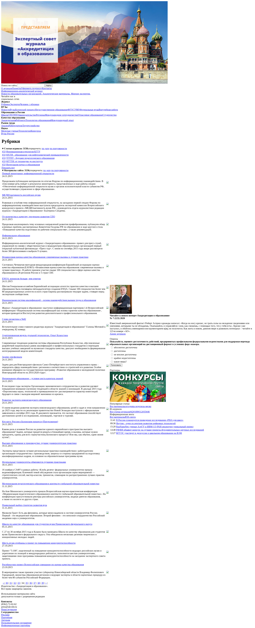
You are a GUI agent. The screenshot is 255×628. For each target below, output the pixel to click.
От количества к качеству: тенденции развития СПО (28, 216)
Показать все (8, 167)
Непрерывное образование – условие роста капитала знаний (32, 378)
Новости (5, 109)
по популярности (58, 148)
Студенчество (110, 115)
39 (42, 583)
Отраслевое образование (90, 115)
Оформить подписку (31, 88)
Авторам (5, 620)
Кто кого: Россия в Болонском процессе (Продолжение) (30, 421)
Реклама (5, 615)
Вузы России (7, 133)
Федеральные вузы (89, 109)
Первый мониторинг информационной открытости (28, 173)
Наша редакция (9, 609)
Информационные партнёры (15, 625)
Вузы (12, 109)
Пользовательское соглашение (16, 623)
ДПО (15, 115)
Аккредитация (8, 120)
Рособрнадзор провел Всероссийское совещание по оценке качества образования (43, 564)
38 (38, 583)
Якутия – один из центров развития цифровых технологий (146, 423)
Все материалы (117, 406)
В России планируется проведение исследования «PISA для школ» (149, 420)
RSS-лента (130, 417)
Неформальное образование (16, 235)
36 (31, 583)
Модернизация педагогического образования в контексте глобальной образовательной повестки (50, 483)
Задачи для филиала (12, 357)
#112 (140, 411)
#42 (131, 411)
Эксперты (15, 104)
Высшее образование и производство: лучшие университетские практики (39, 443)
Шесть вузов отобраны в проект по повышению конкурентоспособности (39, 543)
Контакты (47, 88)
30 (7, 583)
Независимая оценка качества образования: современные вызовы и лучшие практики (45, 257)
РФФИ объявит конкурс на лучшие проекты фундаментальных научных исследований (160, 430)
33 (19, 583)
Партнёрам (6, 617)
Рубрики (5, 104)
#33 (4, 151)
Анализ (5, 125)
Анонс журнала (118, 334)
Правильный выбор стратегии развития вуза (24, 505)
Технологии (25, 131)
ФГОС (71, 109)
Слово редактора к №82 (14, 319)
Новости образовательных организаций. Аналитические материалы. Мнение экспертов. (45, 92)
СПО (10, 115)
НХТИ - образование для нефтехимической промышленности (37, 155)
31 (11, 583)
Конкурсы (36, 131)
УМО (77, 109)
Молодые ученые (10, 131)
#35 (144, 411)
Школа (4, 115)
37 (34, 583)
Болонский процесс (25, 109)
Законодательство (27, 115)
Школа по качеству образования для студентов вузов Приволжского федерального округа (47, 524)
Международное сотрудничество (61, 115)
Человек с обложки (29, 104)
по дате (45, 148)
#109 (135, 411)
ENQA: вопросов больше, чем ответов (21, 278)
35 (27, 583)
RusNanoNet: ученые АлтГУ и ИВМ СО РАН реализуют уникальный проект (154, 426)
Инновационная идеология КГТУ (23, 151)
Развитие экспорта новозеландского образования (27, 400)
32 (15, 583)
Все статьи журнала (120, 411)
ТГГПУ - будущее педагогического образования (30, 158)
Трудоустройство (31, 125)
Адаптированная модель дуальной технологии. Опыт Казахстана (35, 335)
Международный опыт (62, 120)
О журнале (6, 88)
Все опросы (247, 339)
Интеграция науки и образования (23, 164)
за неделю (138, 406)
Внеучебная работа (108, 109)
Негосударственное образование (51, 109)
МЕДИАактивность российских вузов (21, 195)
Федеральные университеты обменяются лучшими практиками (34, 462)
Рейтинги (21, 120)
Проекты (16, 88)
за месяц (147, 406)
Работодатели (15, 125)
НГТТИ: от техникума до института (24, 161)
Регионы (40, 115)
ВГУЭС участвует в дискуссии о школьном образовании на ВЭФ (149, 433)
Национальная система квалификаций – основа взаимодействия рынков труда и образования (49, 300)
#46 (148, 411)
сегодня (129, 406)
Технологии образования (38, 120)
